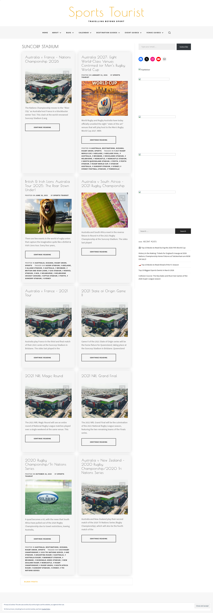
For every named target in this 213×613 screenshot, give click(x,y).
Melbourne (47, 273)
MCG (37, 273)
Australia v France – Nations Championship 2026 (48, 59)
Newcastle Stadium (117, 158)
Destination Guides (106, 32)
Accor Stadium (53, 265)
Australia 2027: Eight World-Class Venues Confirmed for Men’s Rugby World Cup (103, 63)
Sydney (116, 166)
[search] (169, 32)
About (55, 32)
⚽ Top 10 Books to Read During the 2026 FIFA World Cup (162, 247)
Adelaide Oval (112, 153)
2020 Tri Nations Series (52, 552)
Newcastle (100, 158)
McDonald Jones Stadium (48, 560)
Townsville (114, 169)
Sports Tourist (107, 11)
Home (45, 32)
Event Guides (132, 32)
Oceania (120, 148)
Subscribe (184, 47)
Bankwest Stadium (52, 557)
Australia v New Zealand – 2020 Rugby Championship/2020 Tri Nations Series (102, 466)
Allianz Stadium (34, 268)
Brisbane (98, 156)
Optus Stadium (50, 276)
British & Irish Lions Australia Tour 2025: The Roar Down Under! (47, 185)
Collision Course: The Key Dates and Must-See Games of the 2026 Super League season (163, 277)
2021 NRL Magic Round (44, 376)
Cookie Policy (46, 609)
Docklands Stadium (114, 156)
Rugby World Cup (100, 164)
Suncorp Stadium (102, 166)
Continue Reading (42, 127)
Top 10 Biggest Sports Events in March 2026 (156, 270)
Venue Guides (154, 32)
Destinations (108, 148)
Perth (115, 161)
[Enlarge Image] (66, 74)
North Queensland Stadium (96, 161)
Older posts (31, 582)
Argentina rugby (44, 555)
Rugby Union (87, 151)
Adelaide (98, 153)
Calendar (84, 32)
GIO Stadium (55, 270)
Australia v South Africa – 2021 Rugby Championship (103, 183)
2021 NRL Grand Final (99, 376)
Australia (96, 148)
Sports (98, 151)
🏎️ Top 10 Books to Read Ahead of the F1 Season (159, 264)
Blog (68, 32)
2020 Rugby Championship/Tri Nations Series (45, 464)
